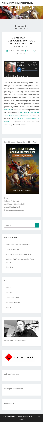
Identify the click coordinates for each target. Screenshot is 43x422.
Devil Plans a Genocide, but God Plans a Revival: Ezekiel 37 (21, 42)
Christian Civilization (14, 249)
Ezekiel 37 (8, 110)
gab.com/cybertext (11, 374)
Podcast (9, 307)
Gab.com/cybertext (11, 201)
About (8, 287)
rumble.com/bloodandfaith (14, 204)
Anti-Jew (9, 267)
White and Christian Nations (17, 2)
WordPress (29, 416)
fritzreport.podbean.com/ (14, 210)
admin (30, 51)
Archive (9, 292)
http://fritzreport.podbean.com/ (16, 340)
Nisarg (21, 419)
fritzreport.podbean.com (13, 388)
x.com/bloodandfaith (12, 207)
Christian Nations (12, 297)
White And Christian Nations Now (18, 254)
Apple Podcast (9, 403)
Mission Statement (13, 302)
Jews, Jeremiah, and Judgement (18, 244)
